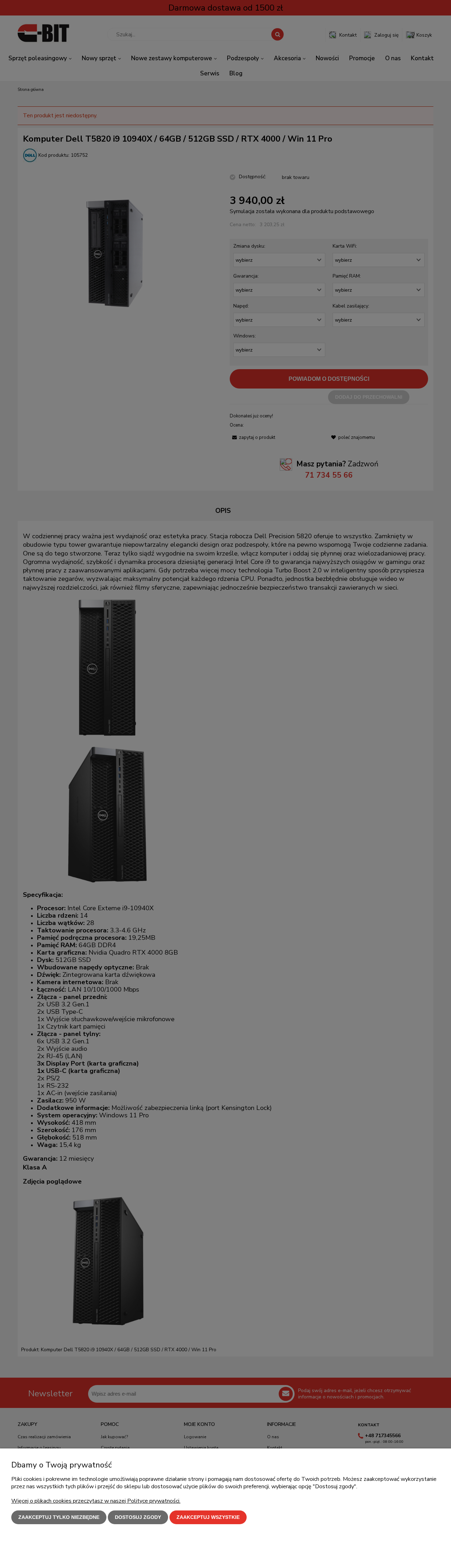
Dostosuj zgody (138, 1517)
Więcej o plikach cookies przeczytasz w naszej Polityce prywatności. (95, 1501)
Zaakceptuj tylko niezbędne (58, 1517)
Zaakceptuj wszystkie (208, 1517)
